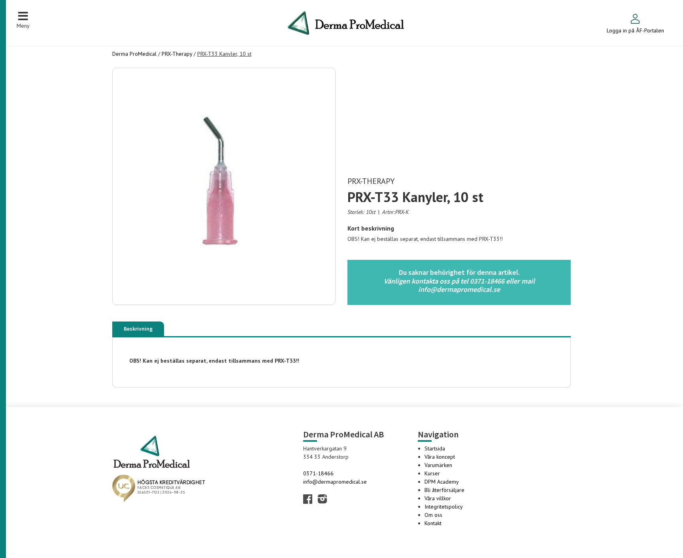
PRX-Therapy (177, 53)
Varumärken (438, 465)
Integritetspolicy (444, 506)
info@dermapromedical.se (335, 481)
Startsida (435, 448)
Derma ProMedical (134, 53)
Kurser (432, 473)
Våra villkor (438, 498)
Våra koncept (440, 456)
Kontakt (433, 523)
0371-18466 (318, 473)
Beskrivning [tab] (138, 328)
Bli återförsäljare (444, 490)
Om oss (433, 514)
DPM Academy (442, 481)
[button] (23, 20)
